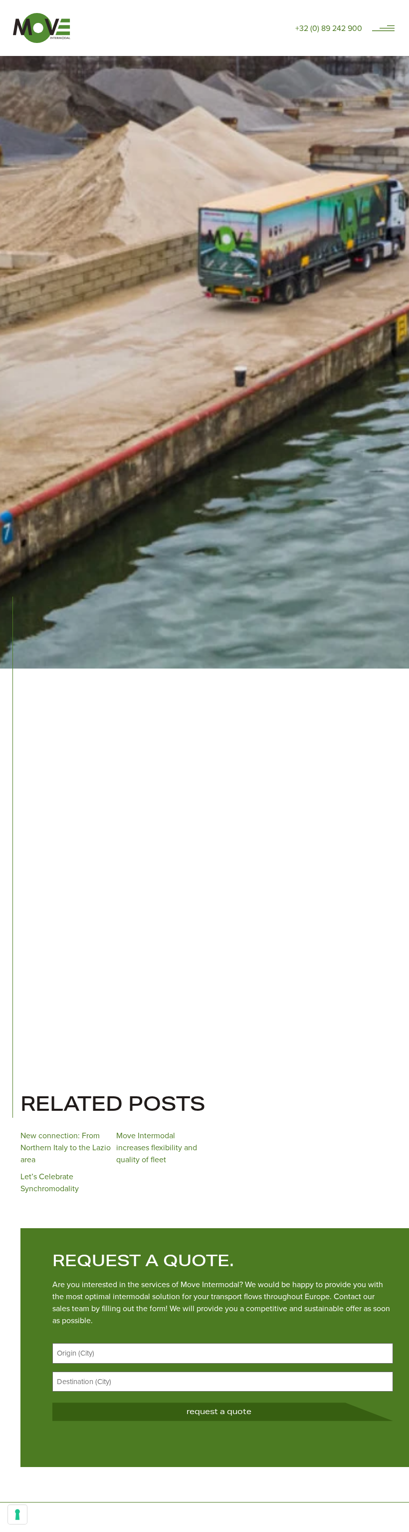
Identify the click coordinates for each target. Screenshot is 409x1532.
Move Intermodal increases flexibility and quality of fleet (156, 1147)
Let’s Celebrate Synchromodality (49, 1182)
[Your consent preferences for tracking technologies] (17, 1514)
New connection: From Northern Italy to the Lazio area (65, 1147)
